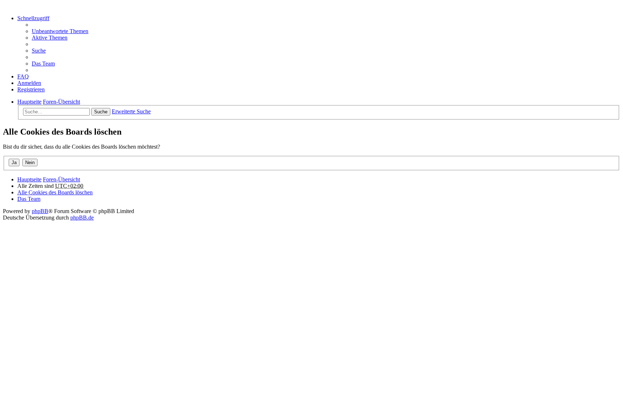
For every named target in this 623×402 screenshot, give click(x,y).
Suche (100, 111)
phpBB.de (82, 217)
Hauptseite (29, 179)
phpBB (40, 211)
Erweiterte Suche (131, 111)
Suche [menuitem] (39, 51)
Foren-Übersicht (61, 179)
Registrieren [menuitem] (31, 89)
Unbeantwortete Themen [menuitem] (60, 31)
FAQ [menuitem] (23, 76)
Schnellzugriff (33, 18)
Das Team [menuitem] (43, 63)
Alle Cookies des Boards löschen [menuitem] (55, 192)
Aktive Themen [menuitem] (49, 38)
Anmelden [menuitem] (29, 83)
